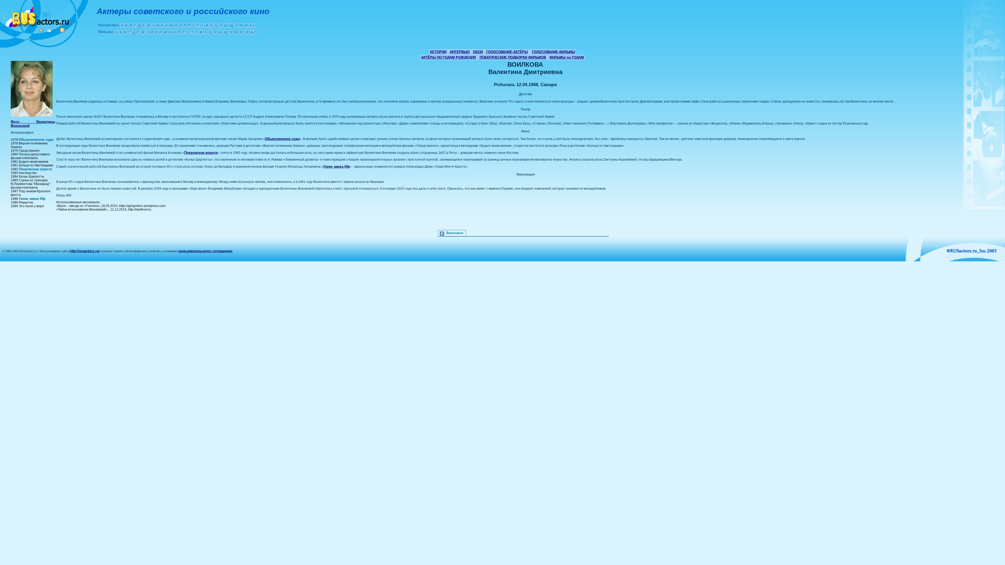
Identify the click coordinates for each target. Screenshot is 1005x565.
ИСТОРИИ (438, 52)
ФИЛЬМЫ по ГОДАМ (566, 57)
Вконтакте (454, 233)
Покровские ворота (35, 169)
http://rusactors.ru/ (85, 251)
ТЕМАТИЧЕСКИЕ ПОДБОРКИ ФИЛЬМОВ (512, 57)
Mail (49, 30)
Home (41, 30)
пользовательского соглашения (205, 251)
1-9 (246, 32)
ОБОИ (478, 52)
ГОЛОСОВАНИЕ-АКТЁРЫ (507, 52)
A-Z (252, 25)
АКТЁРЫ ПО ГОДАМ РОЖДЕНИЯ (448, 57)
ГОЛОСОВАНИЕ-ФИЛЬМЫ (553, 52)
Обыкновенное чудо (36, 140)
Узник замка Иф (32, 199)
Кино (38, 16)
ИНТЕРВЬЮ (460, 52)
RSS (62, 30)
